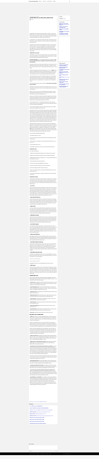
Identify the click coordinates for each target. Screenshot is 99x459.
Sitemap (50, 453)
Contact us (34, 453)
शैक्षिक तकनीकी (44, 401)
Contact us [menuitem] (44, 1)
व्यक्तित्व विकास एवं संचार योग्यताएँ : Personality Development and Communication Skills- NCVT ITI (41, 415)
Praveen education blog (33, 1)
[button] (69, 1)
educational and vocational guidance (35, 16)
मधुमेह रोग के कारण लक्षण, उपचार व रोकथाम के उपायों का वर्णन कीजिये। (37, 419)
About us (31, 453)
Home (30, 16)
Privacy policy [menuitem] (49, 1)
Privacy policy (37, 453)
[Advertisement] (49, 9)
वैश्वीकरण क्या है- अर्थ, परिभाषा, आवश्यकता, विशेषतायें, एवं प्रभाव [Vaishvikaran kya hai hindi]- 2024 (64, 24)
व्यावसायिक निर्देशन (41, 401)
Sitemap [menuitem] (54, 1)
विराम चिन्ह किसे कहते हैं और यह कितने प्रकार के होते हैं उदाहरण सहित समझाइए (38, 423)
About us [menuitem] (40, 1)
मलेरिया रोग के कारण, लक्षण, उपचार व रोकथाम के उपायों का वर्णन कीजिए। (37, 417)
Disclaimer (47, 453)
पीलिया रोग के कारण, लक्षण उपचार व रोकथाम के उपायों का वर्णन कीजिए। (37, 421)
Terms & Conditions (42, 453)
